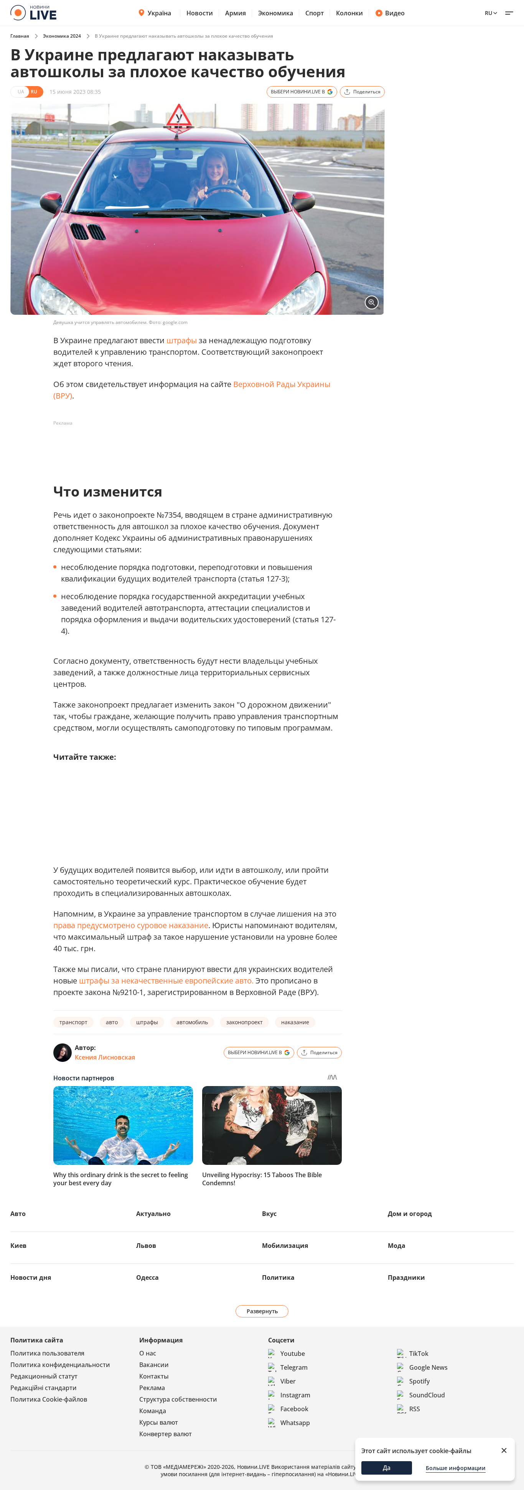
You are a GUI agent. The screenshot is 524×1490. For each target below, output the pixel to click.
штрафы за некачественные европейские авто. (166, 980)
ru (488, 13)
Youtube (292, 1353)
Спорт (314, 13)
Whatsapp (295, 1423)
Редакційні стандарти (43, 1388)
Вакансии (154, 1364)
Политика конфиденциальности (60, 1364)
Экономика (275, 13)
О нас (147, 1353)
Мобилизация (285, 1245)
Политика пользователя (47, 1353)
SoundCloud (427, 1395)
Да (387, 1467)
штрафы (181, 340)
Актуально (153, 1213)
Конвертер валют (165, 1434)
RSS (414, 1409)
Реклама (152, 1388)
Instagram (295, 1395)
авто (112, 1022)
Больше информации (456, 1468)
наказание (295, 1022)
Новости (199, 13)
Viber (288, 1381)
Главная (19, 36)
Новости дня (30, 1277)
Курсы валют (158, 1422)
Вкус (269, 1213)
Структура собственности (178, 1399)
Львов (146, 1245)
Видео (395, 13)
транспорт (73, 1022)
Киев (18, 1245)
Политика (278, 1277)
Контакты (154, 1376)
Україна (159, 13)
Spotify (419, 1381)
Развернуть (262, 1311)
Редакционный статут (43, 1376)
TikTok (418, 1353)
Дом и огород (410, 1213)
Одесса (147, 1277)
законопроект (244, 1022)
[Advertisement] (193, 446)
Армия (235, 13)
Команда (152, 1411)
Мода (396, 1245)
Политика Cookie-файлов (48, 1399)
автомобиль (192, 1022)
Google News (428, 1367)
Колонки (349, 13)
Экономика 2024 (62, 36)
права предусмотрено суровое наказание (130, 925)
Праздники (406, 1277)
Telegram (294, 1367)
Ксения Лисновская (105, 1057)
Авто (18, 1213)
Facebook (294, 1409)
